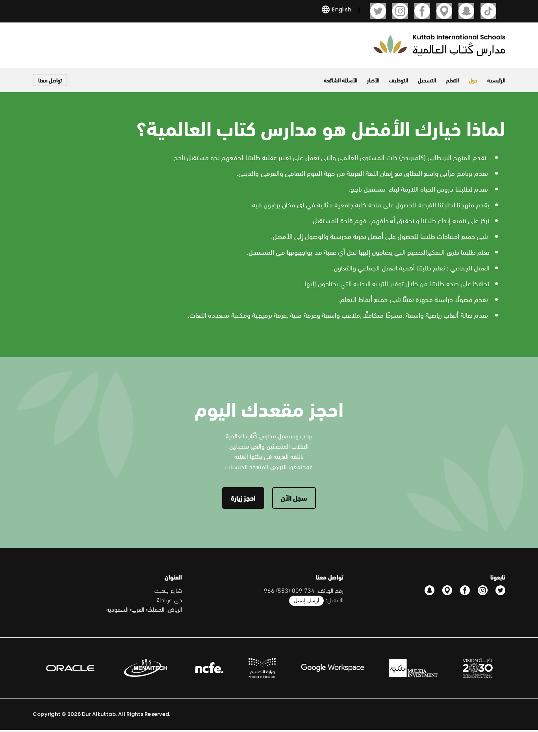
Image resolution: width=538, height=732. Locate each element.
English (340, 9)
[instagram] (400, 11)
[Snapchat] (466, 11)
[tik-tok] (488, 11)
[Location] (444, 11)
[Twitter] (378, 11)
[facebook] (422, 11)
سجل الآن (294, 497)
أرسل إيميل (306, 600)
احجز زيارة (243, 497)
